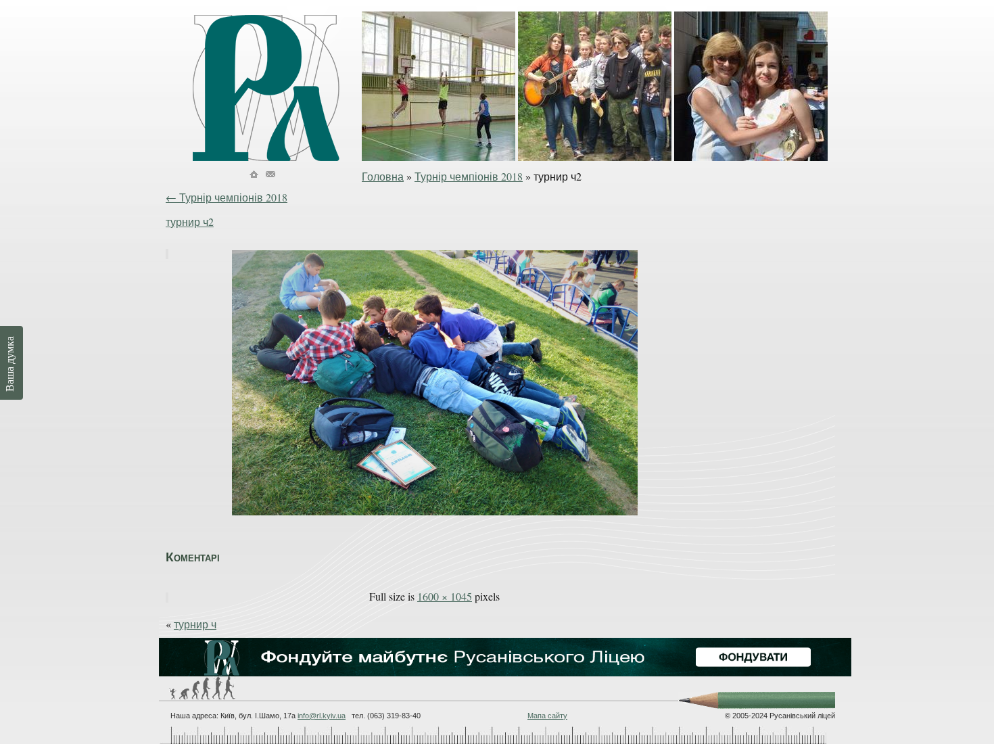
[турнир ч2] (434, 516)
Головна (383, 176)
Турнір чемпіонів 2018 (469, 176)
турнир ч (195, 624)
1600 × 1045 (444, 596)
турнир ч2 (190, 221)
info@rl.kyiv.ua (322, 716)
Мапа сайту (547, 716)
